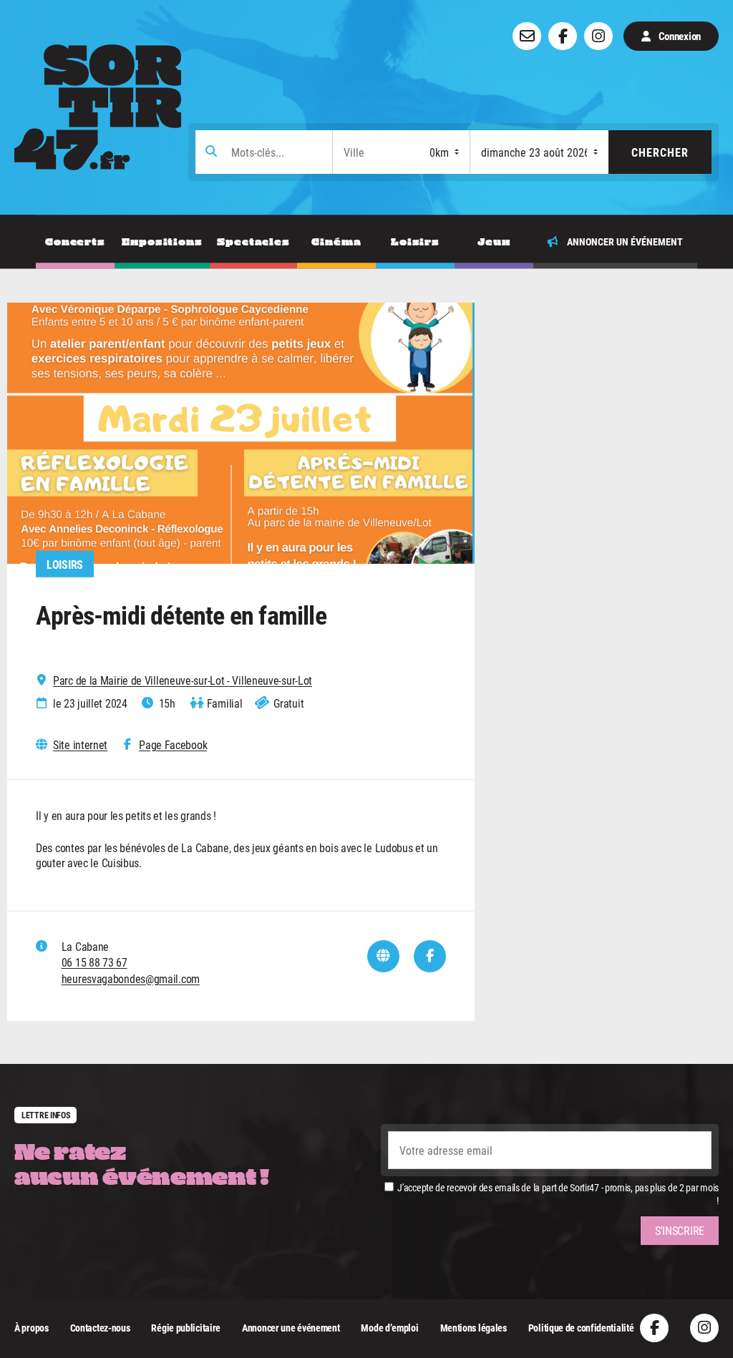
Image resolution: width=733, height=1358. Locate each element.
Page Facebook (173, 744)
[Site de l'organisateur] (383, 956)
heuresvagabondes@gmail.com (131, 978)
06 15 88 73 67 (94, 961)
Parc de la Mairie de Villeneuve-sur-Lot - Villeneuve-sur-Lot (182, 680)
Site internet (80, 744)
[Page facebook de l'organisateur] (430, 956)
